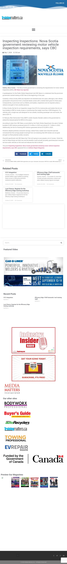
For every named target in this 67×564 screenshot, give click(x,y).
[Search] (61, 243)
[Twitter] (7, 7)
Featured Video (10, 249)
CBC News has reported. (21, 90)
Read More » (6, 299)
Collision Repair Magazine (36, 148)
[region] (33, 271)
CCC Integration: (11, 172)
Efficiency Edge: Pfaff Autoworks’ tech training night (48, 173)
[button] (33, 29)
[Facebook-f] (3, 7)
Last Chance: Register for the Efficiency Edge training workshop (17, 190)
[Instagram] (10, 7)
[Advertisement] (33, 216)
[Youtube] (13, 7)
